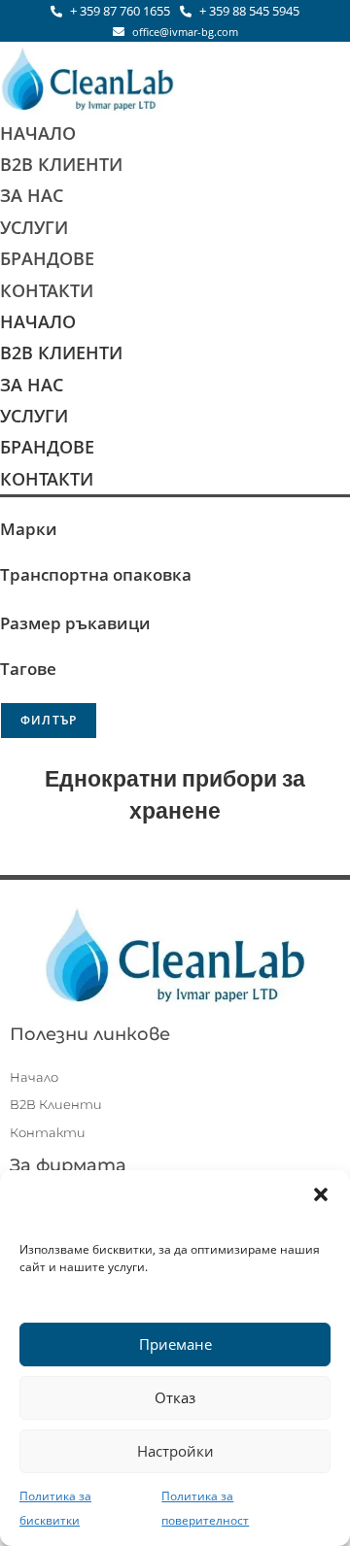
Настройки (175, 1451)
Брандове (47, 258)
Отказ (175, 1397)
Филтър (48, 720)
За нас (31, 195)
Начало (38, 133)
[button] (321, 1194)
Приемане (175, 1344)
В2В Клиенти (61, 164)
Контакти (46, 290)
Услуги (34, 227)
